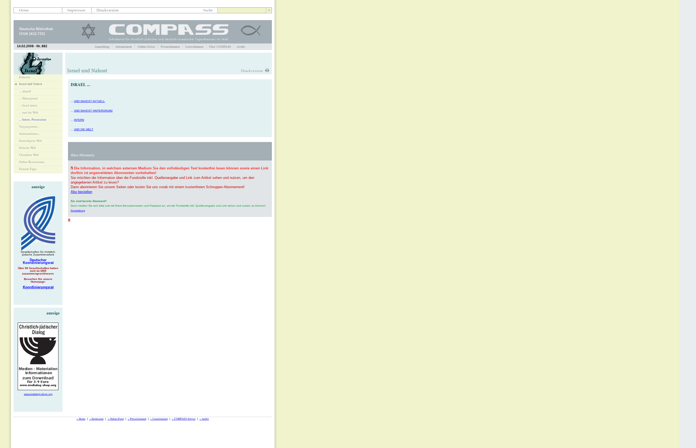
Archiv (241, 47)
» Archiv (204, 419)
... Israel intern (28, 105)
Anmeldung (102, 47)
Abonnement (123, 47)
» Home (81, 419)
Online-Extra (146, 47)
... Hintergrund (28, 98)
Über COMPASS (220, 47)
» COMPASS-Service (183, 419)
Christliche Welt (29, 155)
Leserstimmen (194, 47)
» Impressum (96, 419)
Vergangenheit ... (30, 126)
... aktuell (25, 91)
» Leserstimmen (159, 419)
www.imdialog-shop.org (38, 394)
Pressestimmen (170, 47)
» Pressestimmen (137, 419)
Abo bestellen (81, 192)
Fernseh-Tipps (28, 169)
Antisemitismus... (30, 133)
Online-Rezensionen (31, 162)
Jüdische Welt (27, 148)
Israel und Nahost (30, 84)
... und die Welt (28, 112)
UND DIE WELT (83, 129)
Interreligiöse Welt (30, 140)
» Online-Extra (116, 419)
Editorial (24, 77)
